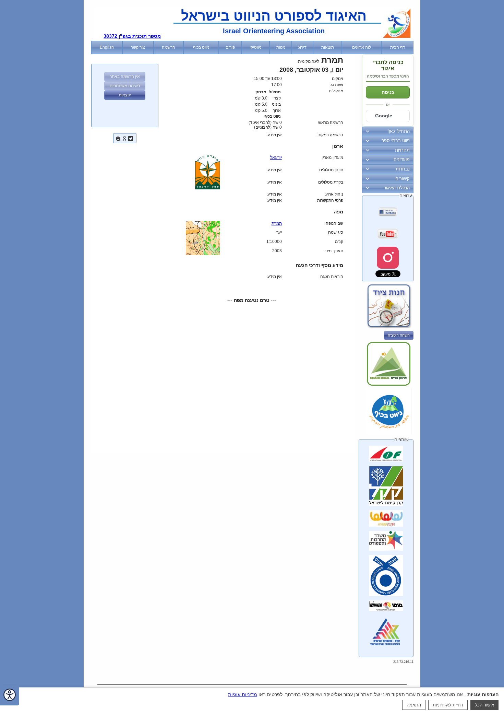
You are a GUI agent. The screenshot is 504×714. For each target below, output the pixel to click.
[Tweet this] (130, 138)
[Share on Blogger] (118, 138)
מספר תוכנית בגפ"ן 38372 (132, 36)
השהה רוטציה (399, 335)
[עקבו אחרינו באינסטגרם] (388, 258)
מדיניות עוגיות (242, 694)
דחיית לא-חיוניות (448, 704)
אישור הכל (484, 704)
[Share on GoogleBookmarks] (124, 138)
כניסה (388, 92)
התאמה (414, 704)
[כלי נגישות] (9, 695)
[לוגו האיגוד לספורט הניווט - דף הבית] (396, 36)
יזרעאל (276, 157)
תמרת (277, 223)
